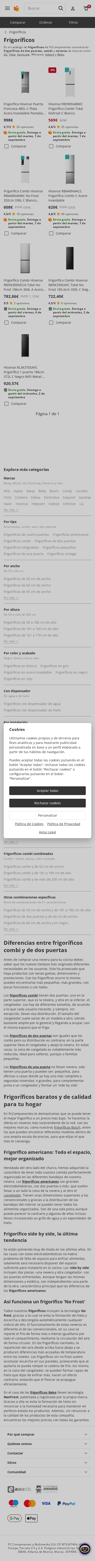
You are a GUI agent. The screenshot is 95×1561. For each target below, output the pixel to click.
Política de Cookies (29, 824)
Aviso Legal (47, 832)
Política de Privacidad (63, 824)
